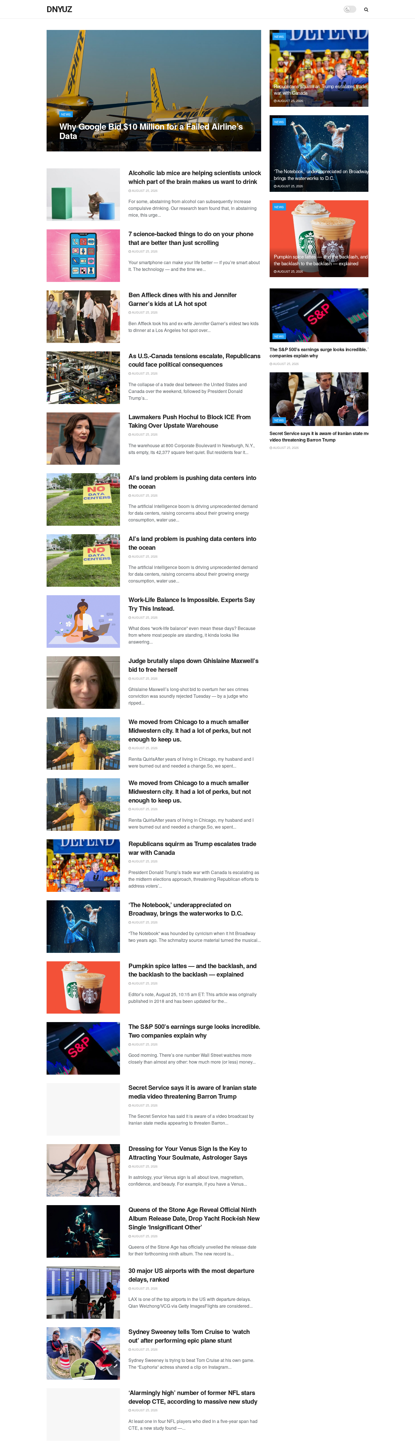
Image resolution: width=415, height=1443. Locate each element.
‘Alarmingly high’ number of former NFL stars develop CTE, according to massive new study (192, 1397)
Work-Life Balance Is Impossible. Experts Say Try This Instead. (191, 604)
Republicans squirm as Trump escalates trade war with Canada (192, 848)
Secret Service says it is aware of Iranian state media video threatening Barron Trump (192, 1092)
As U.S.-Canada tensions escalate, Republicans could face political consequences (194, 360)
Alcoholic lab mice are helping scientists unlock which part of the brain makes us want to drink (194, 177)
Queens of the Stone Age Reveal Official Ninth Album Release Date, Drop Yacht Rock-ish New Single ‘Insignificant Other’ (193, 1218)
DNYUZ (59, 9)
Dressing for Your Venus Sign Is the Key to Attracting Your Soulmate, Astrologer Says (187, 1153)
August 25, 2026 (75, 147)
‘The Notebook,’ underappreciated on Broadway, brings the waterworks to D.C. (185, 909)
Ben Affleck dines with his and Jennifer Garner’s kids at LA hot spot (182, 299)
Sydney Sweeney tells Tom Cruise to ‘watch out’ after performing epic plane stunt (189, 1336)
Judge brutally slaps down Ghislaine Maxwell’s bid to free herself (193, 665)
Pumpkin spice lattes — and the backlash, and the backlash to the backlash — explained (192, 970)
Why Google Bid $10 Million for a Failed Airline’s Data (151, 131)
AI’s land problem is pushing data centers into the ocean (192, 482)
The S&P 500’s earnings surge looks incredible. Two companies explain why (194, 1031)
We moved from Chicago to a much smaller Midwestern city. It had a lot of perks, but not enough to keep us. (189, 730)
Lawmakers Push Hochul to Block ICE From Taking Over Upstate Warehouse (189, 421)
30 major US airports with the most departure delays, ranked (191, 1275)
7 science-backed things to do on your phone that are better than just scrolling (190, 238)
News (66, 114)
